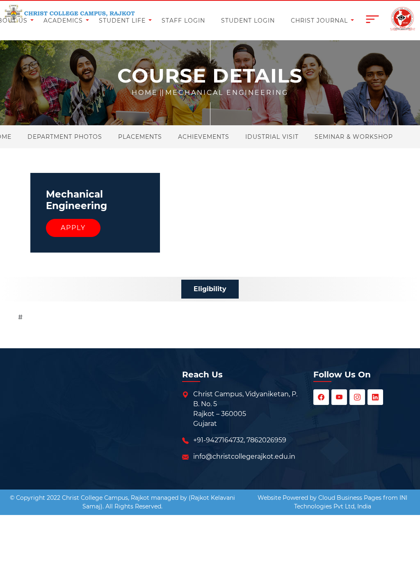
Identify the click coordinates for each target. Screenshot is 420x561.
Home (145, 93)
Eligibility (210, 289)
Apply (73, 228)
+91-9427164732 (218, 440)
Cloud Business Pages (349, 497)
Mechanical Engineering (226, 93)
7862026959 (266, 440)
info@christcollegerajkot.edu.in (244, 456)
